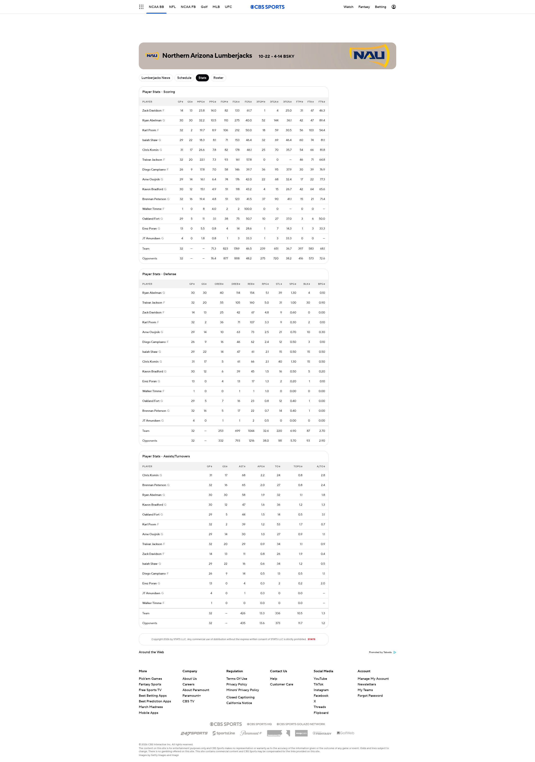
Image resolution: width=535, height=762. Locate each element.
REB (250, 284)
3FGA (273, 101)
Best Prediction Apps (155, 701)
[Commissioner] (278, 732)
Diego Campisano (154, 170)
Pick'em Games (150, 679)
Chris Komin (150, 150)
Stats (202, 78)
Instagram (321, 690)
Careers (188, 684)
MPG (200, 101)
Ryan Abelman (152, 120)
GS (189, 101)
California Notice (239, 703)
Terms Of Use (236, 679)
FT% (320, 101)
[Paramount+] (251, 732)
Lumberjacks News (155, 78)
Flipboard (321, 713)
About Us (189, 679)
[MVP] (301, 732)
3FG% (286, 101)
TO (277, 466)
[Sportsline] (224, 732)
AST (241, 466)
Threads (320, 707)
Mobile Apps (148, 713)
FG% (247, 101)
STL (278, 284)
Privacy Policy (236, 684)
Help (273, 679)
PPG (211, 101)
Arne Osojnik (151, 179)
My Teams (365, 690)
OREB (218, 284)
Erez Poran (149, 229)
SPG (291, 284)
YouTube (320, 679)
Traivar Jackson (152, 160)
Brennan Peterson (154, 199)
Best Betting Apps (153, 696)
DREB (235, 284)
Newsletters (367, 684)
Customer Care (281, 684)
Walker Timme (152, 209)
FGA (235, 101)
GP (179, 101)
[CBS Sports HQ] (259, 724)
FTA (309, 101)
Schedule (184, 78)
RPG (264, 284)
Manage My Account (373, 679)
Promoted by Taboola (380, 652)
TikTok (318, 684)
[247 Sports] (194, 732)
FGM (223, 101)
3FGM (260, 101)
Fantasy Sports (150, 684)
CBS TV (188, 701)
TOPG (297, 466)
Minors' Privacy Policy (242, 690)
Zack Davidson (152, 111)
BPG (320, 284)
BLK (305, 284)
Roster (218, 78)
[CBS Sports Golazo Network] (301, 724)
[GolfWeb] (345, 733)
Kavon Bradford (152, 189)
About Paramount (195, 690)
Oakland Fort (150, 219)
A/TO (320, 466)
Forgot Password (370, 696)
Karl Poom (149, 130)
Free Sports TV (150, 690)
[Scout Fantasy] (322, 733)
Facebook (321, 696)
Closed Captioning (240, 697)
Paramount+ (191, 696)
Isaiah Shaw (150, 140)
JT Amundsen (151, 238)
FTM (298, 101)
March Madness (151, 707)
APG (260, 466)
